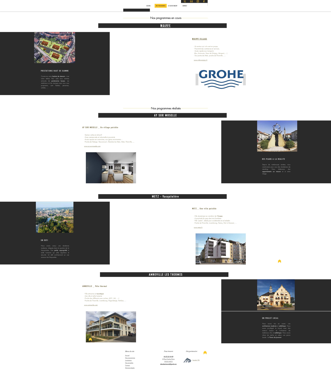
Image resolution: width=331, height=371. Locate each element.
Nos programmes (130, 358)
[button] (54, 47)
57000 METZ (168, 361)
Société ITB (195, 360)
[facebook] (204, 1)
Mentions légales (130, 368)
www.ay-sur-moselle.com (92, 146)
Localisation (128, 360)
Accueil (127, 355)
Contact (127, 365)
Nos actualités (129, 363)
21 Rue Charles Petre (168, 359)
